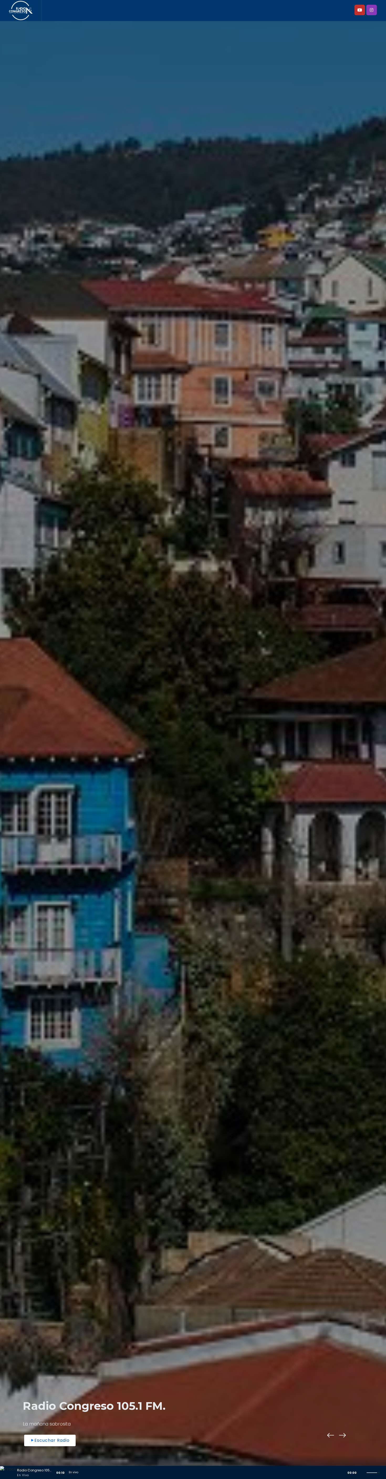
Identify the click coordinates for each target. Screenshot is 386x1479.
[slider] (374, 1472)
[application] (193, 1472)
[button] (330, 1435)
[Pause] (5, 1472)
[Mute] (362, 1472)
